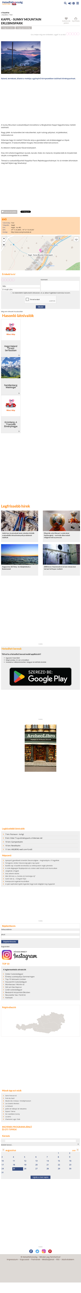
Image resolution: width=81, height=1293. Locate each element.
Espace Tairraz (10, 1111)
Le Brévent (9, 1106)
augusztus (10, 1150)
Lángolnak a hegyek (12, 871)
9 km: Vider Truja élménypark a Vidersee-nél (23, 838)
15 (59, 1161)
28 (48, 1169)
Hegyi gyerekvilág (23, 28)
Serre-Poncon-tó (11, 1096)
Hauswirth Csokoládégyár (16, 982)
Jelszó (3, 934)
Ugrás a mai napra (40, 1177)
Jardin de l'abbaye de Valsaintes (16, 1109)
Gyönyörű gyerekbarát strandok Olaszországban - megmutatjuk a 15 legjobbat (32, 860)
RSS (57, 1259)
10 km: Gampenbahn (14, 842)
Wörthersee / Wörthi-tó (14, 984)
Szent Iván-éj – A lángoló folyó (15, 879)
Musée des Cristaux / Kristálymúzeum (18, 1101)
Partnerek (35, 1259)
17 (3, 1165)
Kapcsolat (24, 1259)
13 (36, 1161)
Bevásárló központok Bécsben (17, 992)
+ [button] (4, 238)
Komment (44, 280)
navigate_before (3, 1150)
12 (25, 1161)
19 (25, 1165)
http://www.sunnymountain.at (21, 232)
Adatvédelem (68, 1259)
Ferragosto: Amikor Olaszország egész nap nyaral (22, 863)
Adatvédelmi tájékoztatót (23, 293)
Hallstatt (9, 998)
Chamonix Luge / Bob (12, 1119)
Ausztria (5, 15)
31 (3, 1172)
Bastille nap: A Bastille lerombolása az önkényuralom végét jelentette (29, 866)
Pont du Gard (9, 1098)
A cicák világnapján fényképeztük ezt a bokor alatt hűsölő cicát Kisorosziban (31, 868)
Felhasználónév (6, 929)
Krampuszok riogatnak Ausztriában (17, 881)
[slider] (72, 34)
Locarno (8, 1117)
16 (70, 1161)
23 (70, 1165)
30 (70, 1169)
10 (3, 1161)
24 (3, 1169)
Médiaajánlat (48, 1259)
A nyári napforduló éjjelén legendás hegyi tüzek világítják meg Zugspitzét (30, 884)
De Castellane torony (12, 1114)
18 (14, 1165)
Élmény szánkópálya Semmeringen (19, 977)
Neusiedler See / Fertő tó (15, 995)
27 (36, 1169)
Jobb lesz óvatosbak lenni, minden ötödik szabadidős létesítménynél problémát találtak (18, 535)
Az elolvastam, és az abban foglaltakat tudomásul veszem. (41, 293)
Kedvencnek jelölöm (10, 212)
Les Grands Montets (12, 1103)
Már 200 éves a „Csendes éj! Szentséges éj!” (20, 876)
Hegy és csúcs (8, 28)
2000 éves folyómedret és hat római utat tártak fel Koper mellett (60, 568)
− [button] (4, 241)
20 (36, 1165)
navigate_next (78, 1144)
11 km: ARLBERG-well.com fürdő (18, 849)
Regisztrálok (5, 947)
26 (25, 1169)
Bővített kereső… (7, 1145)
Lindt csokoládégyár (13, 990)
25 (14, 1169)
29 (59, 1169)
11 (14, 1161)
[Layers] (76, 239)
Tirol (10, 15)
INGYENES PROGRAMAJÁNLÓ (17, 1127)
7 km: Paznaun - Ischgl (14, 834)
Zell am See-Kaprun (13, 987)
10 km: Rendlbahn (12, 845)
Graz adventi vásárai (12, 873)
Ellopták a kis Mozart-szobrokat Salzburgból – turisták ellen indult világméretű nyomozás (57, 535)
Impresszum (12, 1259)
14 (48, 1161)
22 (59, 1165)
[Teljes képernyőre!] (3, 244)
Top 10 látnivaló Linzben (15, 979)
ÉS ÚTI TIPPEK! (9, 1129)
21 (48, 1165)
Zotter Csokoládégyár (14, 974)
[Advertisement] (40, 102)
